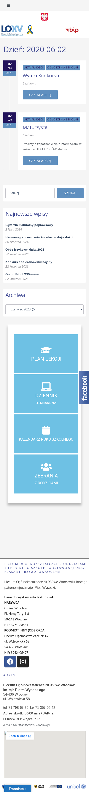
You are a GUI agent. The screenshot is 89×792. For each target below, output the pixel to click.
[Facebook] (10, 661)
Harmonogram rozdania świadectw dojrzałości (39, 237)
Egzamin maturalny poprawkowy (29, 225)
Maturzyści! (35, 127)
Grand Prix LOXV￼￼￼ (22, 274)
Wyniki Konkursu (41, 75)
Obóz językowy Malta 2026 (24, 249)
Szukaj (70, 193)
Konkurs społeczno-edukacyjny (28, 262)
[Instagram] (23, 661)
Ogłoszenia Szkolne (62, 67)
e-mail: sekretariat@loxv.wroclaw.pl (26, 725)
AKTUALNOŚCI (33, 67)
